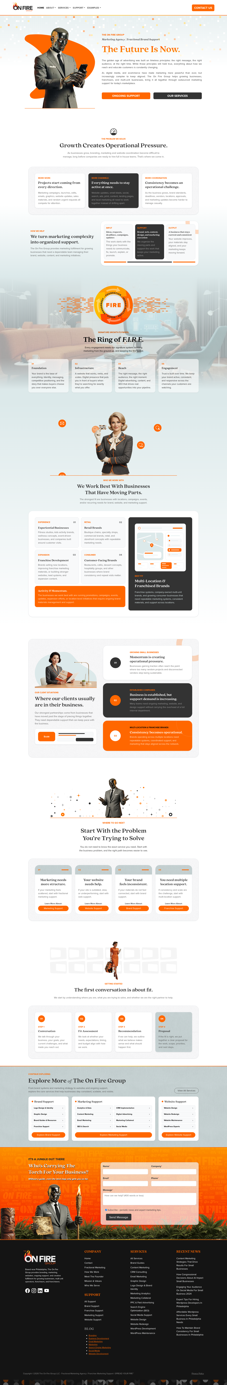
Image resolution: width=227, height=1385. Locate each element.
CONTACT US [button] (203, 8)
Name (106, 1166)
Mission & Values (93, 1281)
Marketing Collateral (140, 1298)
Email (106, 1178)
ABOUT (50, 7)
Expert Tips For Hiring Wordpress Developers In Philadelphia (189, 1303)
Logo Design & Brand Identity (141, 1287)
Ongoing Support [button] (126, 96)
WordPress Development (143, 1328)
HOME (40, 7)
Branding (93, 1335)
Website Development (99, 1353)
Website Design (138, 1319)
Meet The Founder (94, 1276)
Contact (88, 1262)
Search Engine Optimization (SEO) (139, 1308)
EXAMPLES (93, 7)
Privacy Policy (198, 1373)
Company (156, 1166)
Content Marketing (139, 1267)
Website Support (93, 908)
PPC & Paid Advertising (142, 1302)
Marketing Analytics (140, 1293)
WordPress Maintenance (142, 1333)
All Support (90, 1301)
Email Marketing (96, 1341)
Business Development (99, 1338)
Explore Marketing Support (113, 1134)
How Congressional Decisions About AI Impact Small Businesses (189, 1278)
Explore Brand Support (48, 1134)
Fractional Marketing (94, 1267)
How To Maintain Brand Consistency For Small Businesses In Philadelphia (189, 1331)
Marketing (93, 1344)
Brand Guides (137, 1262)
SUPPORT (78, 7)
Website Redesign (139, 1324)
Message (108, 1190)
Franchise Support (173, 908)
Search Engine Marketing (100, 1347)
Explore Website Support (178, 1134)
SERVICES (63, 7)
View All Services (186, 1090)
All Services (136, 1258)
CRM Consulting (138, 1272)
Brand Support (133, 908)
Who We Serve (92, 1285)
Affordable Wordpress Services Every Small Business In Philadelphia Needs (188, 1317)
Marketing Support (53, 908)
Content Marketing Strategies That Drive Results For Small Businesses (187, 1263)
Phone (155, 1178)
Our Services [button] (177, 96)
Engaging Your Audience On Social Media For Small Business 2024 (189, 1290)
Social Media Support (141, 1315)
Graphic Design (138, 1281)
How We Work (91, 1272)
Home (87, 1258)
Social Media (94, 1350)
